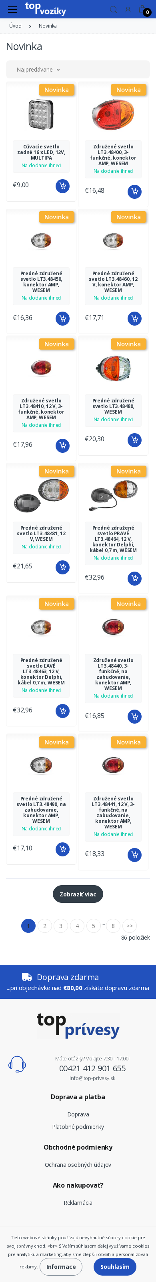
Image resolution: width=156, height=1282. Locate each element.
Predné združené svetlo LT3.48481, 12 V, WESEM (41, 533)
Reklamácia (78, 1202)
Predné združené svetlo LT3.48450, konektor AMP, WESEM (41, 282)
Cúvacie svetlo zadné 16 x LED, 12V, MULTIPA (41, 152)
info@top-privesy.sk (92, 1078)
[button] (113, 9)
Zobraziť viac (78, 894)
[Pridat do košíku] (63, 186)
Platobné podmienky (78, 1126)
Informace (61, 1266)
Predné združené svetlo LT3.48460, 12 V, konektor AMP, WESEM (113, 282)
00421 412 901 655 (92, 1068)
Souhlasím (115, 1266)
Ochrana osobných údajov (78, 1164)
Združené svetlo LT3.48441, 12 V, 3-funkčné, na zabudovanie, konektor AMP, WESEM (113, 812)
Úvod (15, 25)
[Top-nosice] (45, 9)
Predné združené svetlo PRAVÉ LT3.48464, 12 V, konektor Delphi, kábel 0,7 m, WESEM (113, 539)
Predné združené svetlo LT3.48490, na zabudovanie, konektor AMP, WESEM (41, 809)
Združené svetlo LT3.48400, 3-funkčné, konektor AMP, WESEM (113, 155)
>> (129, 926)
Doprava (78, 1114)
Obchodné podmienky (78, 1147)
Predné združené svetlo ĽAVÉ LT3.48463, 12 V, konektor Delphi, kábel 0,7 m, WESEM (41, 671)
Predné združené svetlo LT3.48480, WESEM (113, 406)
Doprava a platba (78, 1096)
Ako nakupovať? (78, 1185)
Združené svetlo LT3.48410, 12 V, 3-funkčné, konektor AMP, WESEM (41, 409)
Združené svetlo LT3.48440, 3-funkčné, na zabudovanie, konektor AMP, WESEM (113, 674)
